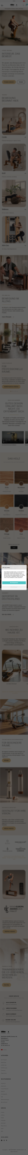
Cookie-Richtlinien (16, 575)
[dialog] (14, 577)
